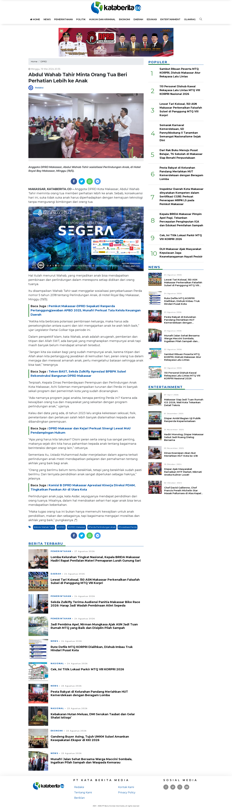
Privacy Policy (126, 792)
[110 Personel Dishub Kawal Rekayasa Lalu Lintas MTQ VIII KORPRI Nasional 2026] (155, 372)
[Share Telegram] (97, 181)
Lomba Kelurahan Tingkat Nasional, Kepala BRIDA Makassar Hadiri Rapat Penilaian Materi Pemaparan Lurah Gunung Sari (96, 558)
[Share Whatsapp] (89, 181)
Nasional (57, 663)
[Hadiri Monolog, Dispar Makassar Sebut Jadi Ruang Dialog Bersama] (155, 433)
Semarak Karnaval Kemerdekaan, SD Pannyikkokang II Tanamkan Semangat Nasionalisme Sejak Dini (180, 133)
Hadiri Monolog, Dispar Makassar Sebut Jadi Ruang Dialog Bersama (184, 437)
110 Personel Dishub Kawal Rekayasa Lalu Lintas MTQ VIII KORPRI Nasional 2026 (180, 90)
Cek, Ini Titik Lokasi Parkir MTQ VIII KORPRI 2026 (87, 669)
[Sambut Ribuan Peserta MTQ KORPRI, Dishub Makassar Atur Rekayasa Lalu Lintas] (155, 353)
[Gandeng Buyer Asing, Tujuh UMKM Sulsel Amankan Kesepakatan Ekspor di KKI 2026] (38, 738)
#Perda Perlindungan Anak (102, 527)
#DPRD (61, 527)
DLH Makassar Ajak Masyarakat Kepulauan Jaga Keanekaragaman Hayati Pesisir (181, 253)
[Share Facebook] (74, 181)
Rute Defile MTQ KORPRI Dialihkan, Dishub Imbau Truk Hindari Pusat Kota (92, 648)
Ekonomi (124, 19)
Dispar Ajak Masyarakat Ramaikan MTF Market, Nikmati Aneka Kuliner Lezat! (183, 472)
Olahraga (190, 19)
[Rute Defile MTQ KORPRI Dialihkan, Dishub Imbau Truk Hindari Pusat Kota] (38, 648)
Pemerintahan (63, 19)
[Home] (116, 7)
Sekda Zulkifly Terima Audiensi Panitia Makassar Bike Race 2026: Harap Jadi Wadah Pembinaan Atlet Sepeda (95, 603)
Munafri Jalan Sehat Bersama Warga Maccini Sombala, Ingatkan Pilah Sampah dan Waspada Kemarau (91, 760)
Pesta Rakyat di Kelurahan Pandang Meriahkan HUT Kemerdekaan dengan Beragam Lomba (89, 693)
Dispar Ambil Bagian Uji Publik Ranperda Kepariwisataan (182, 420)
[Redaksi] (31, 87)
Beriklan (79, 797)
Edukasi (152, 19)
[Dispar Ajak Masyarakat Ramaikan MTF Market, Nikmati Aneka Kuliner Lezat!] (155, 468)
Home (36, 19)
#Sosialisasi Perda (127, 527)
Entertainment (170, 19)
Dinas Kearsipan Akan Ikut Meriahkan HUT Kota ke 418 (181, 454)
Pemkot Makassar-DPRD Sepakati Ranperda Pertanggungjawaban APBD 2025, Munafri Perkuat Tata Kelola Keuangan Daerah (86, 310)
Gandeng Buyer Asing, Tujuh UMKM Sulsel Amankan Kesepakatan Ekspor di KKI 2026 (90, 738)
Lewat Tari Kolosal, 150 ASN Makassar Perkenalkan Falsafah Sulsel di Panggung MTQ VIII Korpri (95, 581)
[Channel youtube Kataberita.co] (186, 787)
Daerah (138, 19)
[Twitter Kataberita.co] (173, 787)
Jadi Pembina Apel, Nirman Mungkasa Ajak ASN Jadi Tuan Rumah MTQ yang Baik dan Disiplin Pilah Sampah (94, 626)
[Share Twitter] (81, 181)
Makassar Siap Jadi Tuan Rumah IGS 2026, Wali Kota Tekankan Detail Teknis (183, 402)
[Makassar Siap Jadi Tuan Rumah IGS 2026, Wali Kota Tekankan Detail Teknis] (155, 399)
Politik (81, 19)
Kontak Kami (126, 787)
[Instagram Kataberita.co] (180, 787)
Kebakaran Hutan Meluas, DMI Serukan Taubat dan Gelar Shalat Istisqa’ (93, 716)
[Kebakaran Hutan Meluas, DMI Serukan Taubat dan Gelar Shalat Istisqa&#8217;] (38, 715)
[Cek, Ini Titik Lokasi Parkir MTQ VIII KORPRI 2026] (38, 671)
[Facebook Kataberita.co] (166, 787)
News (47, 19)
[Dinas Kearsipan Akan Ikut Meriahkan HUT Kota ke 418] (155, 452)
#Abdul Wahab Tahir (44, 527)
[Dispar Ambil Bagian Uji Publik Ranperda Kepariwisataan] (155, 417)
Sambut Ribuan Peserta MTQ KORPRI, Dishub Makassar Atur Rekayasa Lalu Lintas (180, 72)
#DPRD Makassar (76, 527)
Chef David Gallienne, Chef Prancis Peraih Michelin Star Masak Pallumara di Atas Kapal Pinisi (182, 492)
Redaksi (39, 88)
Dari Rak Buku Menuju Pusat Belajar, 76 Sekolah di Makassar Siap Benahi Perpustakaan (181, 154)
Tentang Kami (83, 792)
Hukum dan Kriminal (102, 19)
